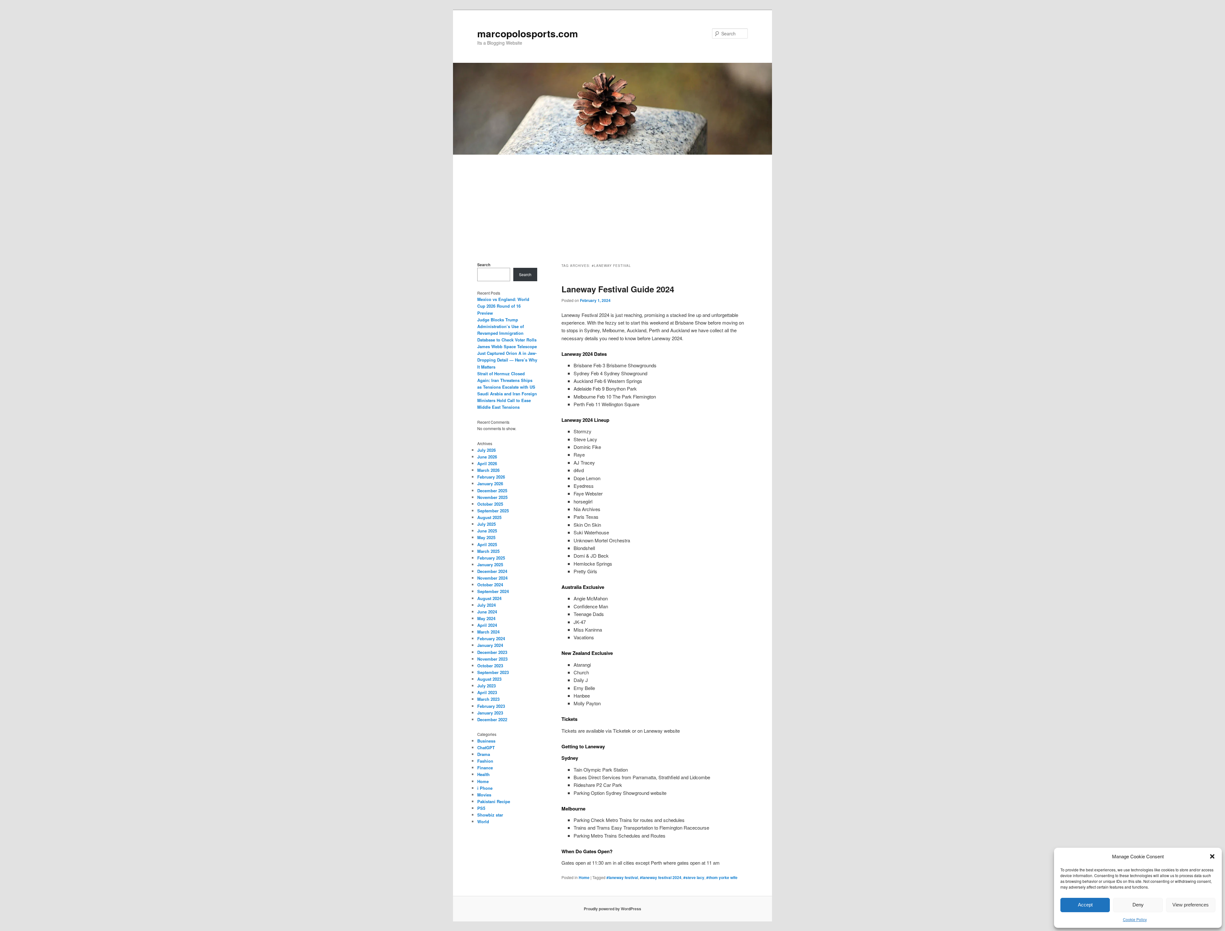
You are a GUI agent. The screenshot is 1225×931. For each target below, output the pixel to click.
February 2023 (491, 706)
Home (584, 877)
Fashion (485, 761)
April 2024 (487, 625)
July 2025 (486, 524)
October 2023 (490, 666)
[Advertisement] (612, 202)
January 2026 (490, 483)
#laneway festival (622, 877)
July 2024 (486, 605)
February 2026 (491, 477)
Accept (1085, 904)
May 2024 (486, 618)
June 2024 (487, 612)
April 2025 (487, 544)
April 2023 (487, 692)
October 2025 (490, 504)
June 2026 (487, 457)
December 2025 (492, 490)
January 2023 (490, 713)
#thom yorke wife (722, 877)
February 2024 (491, 638)
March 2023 (488, 699)
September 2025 (493, 511)
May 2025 (486, 537)
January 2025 (490, 564)
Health (483, 774)
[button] (1212, 856)
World (483, 821)
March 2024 (488, 632)
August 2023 (489, 679)
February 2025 (491, 558)
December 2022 (492, 719)
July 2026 (486, 450)
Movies (484, 795)
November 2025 (492, 497)
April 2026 (487, 463)
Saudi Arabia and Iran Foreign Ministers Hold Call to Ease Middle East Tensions (507, 400)
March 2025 (488, 551)
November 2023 (492, 659)
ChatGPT (486, 747)
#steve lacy (693, 877)
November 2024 (492, 578)
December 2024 (492, 571)
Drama (483, 754)
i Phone (485, 788)
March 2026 (488, 470)
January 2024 (490, 645)
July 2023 (486, 686)
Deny (1138, 904)
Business (486, 741)
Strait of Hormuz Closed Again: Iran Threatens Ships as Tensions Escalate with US (506, 380)
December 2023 (492, 652)
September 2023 (493, 672)
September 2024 (493, 591)
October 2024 (490, 585)
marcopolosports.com (527, 33)
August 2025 (489, 517)
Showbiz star (490, 815)
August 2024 (489, 598)
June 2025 (487, 531)
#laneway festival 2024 (660, 877)
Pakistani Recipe (493, 801)
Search (483, 265)
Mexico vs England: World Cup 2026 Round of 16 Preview (503, 306)
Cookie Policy (1135, 919)
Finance (485, 768)
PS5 (481, 808)
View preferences (1190, 904)
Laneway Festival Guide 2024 (617, 289)
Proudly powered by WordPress (612, 909)
